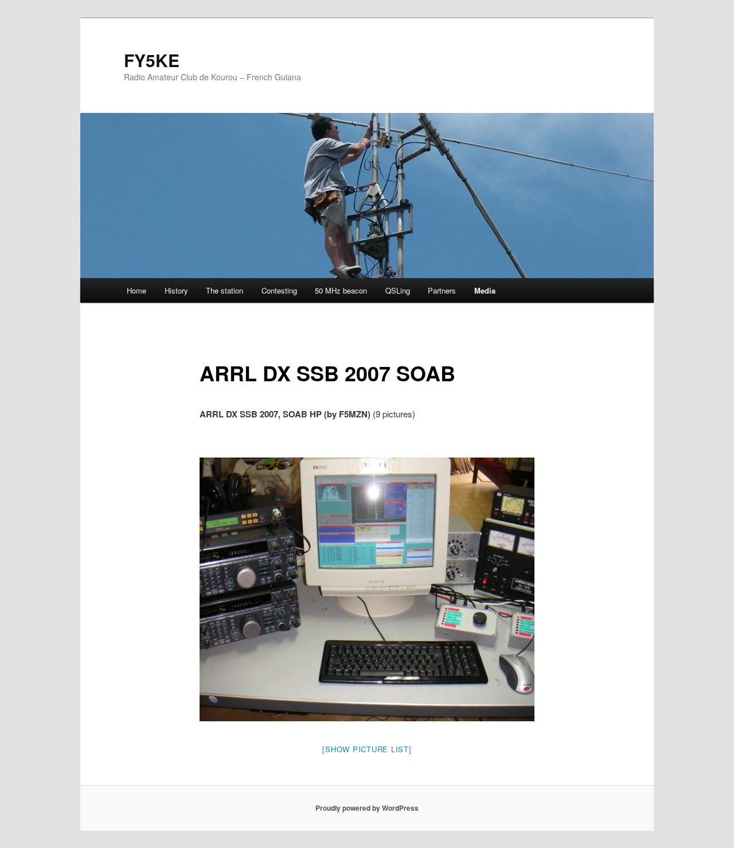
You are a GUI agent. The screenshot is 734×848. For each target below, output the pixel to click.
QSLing (397, 290)
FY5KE (151, 60)
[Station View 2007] (367, 589)
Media (484, 290)
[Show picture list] (366, 749)
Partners (442, 290)
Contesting (279, 290)
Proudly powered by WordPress (367, 808)
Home (136, 290)
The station (224, 290)
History (176, 290)
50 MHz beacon (341, 290)
